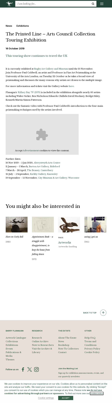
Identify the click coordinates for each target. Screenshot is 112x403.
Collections (12, 341)
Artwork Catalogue (16, 338)
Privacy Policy (92, 348)
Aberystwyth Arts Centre (47, 162)
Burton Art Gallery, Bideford (44, 166)
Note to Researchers (43, 345)
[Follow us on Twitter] (29, 369)
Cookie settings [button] (46, 398)
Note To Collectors (68, 348)
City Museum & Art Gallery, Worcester (58, 178)
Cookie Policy (92, 352)
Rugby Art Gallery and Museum (51, 69)
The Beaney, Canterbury (40, 170)
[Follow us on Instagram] (36, 369)
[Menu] (101, 4)
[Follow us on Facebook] (23, 369)
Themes (10, 359)
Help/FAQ (90, 338)
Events (9, 348)
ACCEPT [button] (66, 398)
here (71, 86)
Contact (62, 352)
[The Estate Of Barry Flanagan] (10, 4)
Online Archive (40, 341)
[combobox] (52, 4)
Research (37, 338)
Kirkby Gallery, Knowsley (44, 174)
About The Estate (67, 338)
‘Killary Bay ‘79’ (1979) (29, 92)
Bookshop (63, 345)
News (61, 341)
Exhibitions (12, 345)
